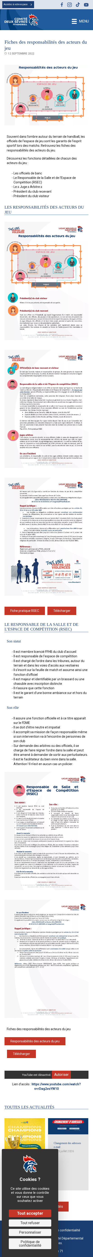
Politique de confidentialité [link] (30, 1244)
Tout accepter (30, 1213)
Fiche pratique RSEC (24, 611)
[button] (18, 4)
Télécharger (61, 611)
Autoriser (61, 1074)
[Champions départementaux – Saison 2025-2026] (25, 1138)
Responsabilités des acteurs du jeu (35, 1041)
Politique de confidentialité (61, 1230)
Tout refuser (30, 1223)
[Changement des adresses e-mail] (68, 1126)
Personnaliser (30, 1232)
